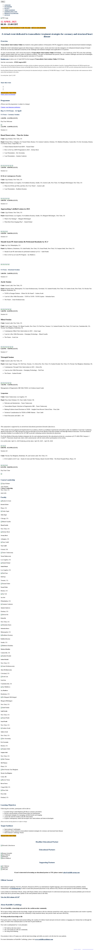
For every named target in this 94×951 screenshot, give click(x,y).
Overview (7, 5)
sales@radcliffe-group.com (71, 872)
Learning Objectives (10, 11)
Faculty (6, 8)
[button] (16, 28)
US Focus (7, 15)
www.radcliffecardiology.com (44, 939)
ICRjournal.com (15, 888)
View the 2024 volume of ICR (10, 897)
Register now (5, 59)
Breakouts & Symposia (11, 13)
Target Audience (9, 10)
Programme (8, 6)
